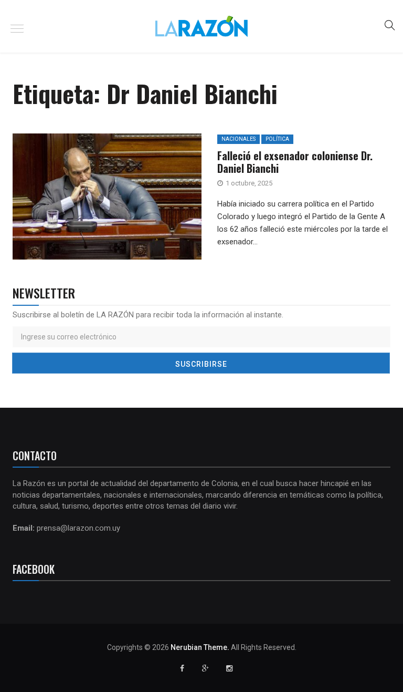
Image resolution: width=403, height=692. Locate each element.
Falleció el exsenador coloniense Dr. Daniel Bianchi (295, 162)
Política (277, 139)
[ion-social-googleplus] (206, 668)
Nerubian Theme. (200, 647)
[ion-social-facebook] (182, 668)
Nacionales (238, 139)
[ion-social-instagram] (229, 668)
